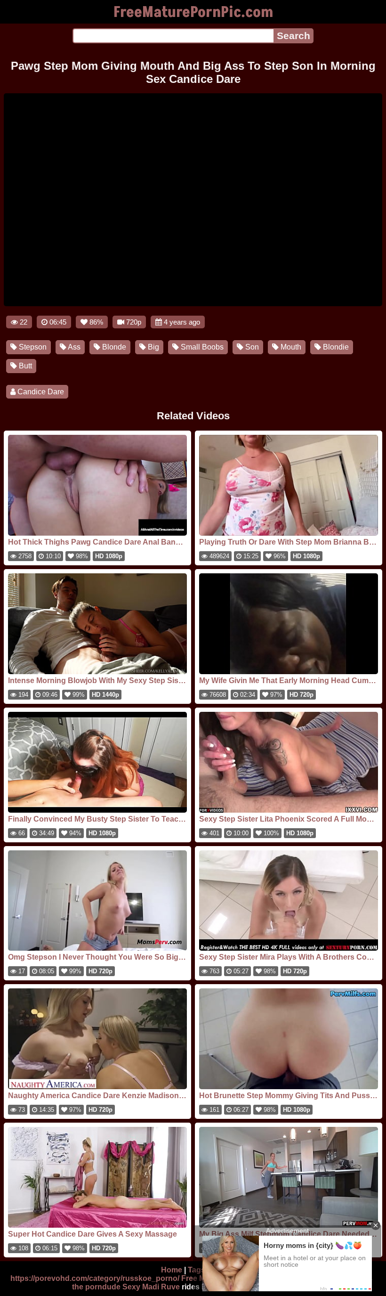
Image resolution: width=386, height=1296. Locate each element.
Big (152, 347)
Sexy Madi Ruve (151, 1287)
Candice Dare (40, 392)
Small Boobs (201, 347)
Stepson (32, 347)
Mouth (290, 347)
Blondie (335, 347)
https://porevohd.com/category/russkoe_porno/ (94, 1278)
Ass (73, 347)
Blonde (113, 347)
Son (251, 347)
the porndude (96, 1287)
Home (171, 1270)
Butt (24, 366)
